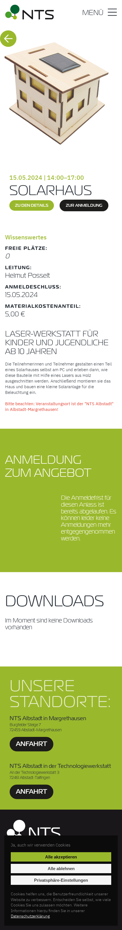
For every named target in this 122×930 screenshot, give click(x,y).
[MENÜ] (112, 13)
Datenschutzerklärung (30, 916)
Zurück (8, 38)
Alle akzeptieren (61, 856)
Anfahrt (31, 744)
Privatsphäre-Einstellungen (61, 880)
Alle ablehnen (61, 868)
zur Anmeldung (84, 205)
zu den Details (31, 205)
